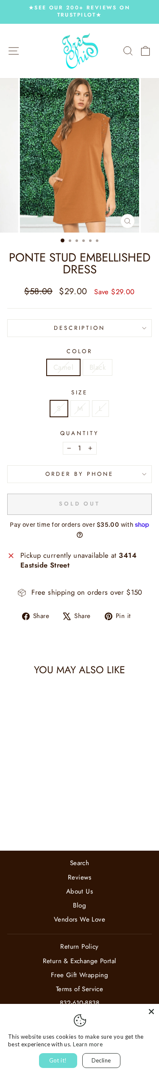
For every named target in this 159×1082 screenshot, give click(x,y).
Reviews (79, 877)
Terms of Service (79, 989)
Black (97, 367)
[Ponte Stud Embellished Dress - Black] (39, 822)
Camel (63, 367)
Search (79, 863)
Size (79, 392)
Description (80, 328)
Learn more (88, 1044)
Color (80, 351)
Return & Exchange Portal (80, 961)
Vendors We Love (79, 919)
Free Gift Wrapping (79, 975)
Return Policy (79, 946)
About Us (79, 891)
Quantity (79, 433)
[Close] (151, 1011)
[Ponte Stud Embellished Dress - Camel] (30, 822)
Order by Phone (79, 474)
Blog (79, 905)
